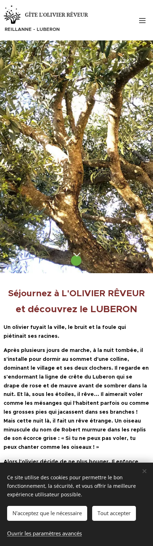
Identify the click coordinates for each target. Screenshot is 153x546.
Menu (142, 20)
